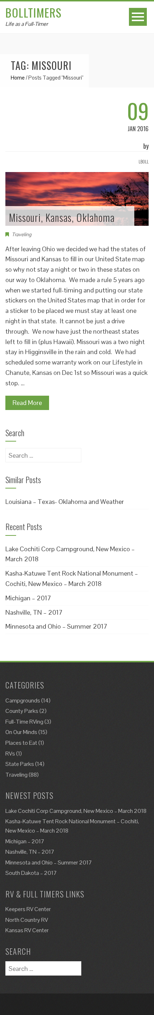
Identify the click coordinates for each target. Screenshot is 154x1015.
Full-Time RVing (24, 721)
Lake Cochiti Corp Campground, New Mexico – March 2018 (75, 811)
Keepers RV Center (28, 909)
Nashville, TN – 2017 (34, 612)
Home (18, 77)
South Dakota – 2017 (31, 873)
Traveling (22, 234)
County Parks (21, 711)
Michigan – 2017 (28, 598)
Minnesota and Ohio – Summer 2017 (56, 626)
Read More (27, 403)
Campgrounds (22, 700)
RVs (10, 753)
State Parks (19, 764)
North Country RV (26, 920)
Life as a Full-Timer (26, 23)
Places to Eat (21, 743)
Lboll (144, 161)
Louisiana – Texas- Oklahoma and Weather (64, 501)
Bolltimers (33, 12)
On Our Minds (21, 732)
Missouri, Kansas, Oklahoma (62, 217)
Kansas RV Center (27, 930)
